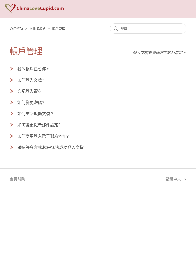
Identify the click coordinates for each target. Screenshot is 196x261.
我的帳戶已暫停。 (33, 69)
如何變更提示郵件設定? (38, 125)
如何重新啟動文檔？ (35, 114)
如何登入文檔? (30, 80)
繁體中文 (174, 179)
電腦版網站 (37, 29)
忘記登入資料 (29, 91)
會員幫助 (16, 29)
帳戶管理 (58, 29)
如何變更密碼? (30, 102)
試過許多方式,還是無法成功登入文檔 (50, 147)
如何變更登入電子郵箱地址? (43, 136)
